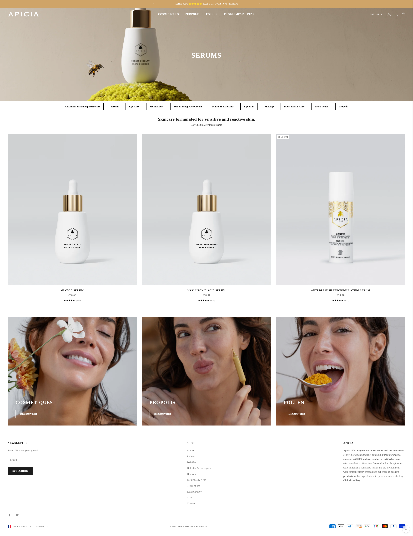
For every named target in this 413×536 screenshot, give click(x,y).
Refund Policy (194, 491)
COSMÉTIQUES (168, 14)
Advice (190, 450)
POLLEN (212, 14)
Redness (191, 456)
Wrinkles (191, 462)
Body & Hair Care (294, 106)
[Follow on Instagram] (17, 515)
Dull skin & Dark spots (199, 468)
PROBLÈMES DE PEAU (239, 14)
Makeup (269, 106)
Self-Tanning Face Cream (188, 106)
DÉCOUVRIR (28, 414)
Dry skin (191, 474)
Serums (115, 106)
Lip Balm (249, 106)
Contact (191, 503)
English (374, 14)
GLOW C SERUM (72, 290)
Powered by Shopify (196, 526)
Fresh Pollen (321, 106)
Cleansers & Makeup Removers (82, 106)
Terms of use (193, 485)
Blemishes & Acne (196, 479)
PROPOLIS (192, 14)
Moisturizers (156, 106)
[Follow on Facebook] (9, 515)
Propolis (343, 106)
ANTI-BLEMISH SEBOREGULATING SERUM (340, 290)
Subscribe (20, 471)
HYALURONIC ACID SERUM (206, 290)
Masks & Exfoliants (223, 106)
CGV (190, 497)
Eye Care (134, 106)
